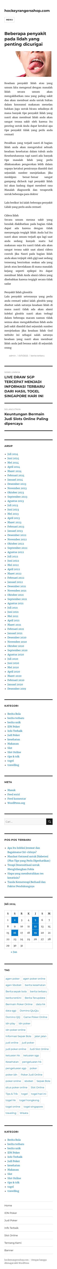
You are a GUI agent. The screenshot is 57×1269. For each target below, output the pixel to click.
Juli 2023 (12, 505)
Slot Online (14, 752)
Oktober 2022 (15, 543)
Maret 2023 (14, 522)
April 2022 (13, 569)
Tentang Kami (12, 1242)
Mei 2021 (12, 616)
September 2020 (17, 650)
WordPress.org (16, 802)
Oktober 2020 (15, 646)
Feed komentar (16, 798)
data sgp (11, 1010)
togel (10, 760)
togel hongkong (29, 1100)
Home (8, 1205)
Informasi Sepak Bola (18, 1036)
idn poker (24, 1023)
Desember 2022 (16, 535)
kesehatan (13, 739)
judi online (12, 1042)
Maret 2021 (14, 624)
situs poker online (16, 1087)
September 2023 (17, 496)
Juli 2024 (12, 454)
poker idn (11, 1074)
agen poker (13, 978)
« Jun (14, 951)
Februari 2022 (15, 577)
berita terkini (13, 997)
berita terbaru (38, 355)
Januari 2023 (15, 530)
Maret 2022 (14, 573)
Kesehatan (12, 1061)
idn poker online (16, 1029)
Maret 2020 (14, 675)
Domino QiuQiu (29, 1010)
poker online (13, 1081)
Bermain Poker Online (19, 1004)
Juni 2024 (13, 458)
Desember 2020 (16, 637)
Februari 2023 (15, 526)
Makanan (13, 743)
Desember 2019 (16, 688)
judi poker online (16, 1049)
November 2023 (17, 488)
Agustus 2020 (15, 654)
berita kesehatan (35, 985)
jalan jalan (41, 1036)
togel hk (11, 1100)
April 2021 (13, 620)
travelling (13, 765)
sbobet (28, 1081)
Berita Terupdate (35, 997)
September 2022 (17, 547)
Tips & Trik (12, 1093)
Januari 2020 (15, 684)
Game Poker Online (35, 1017)
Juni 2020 (13, 663)
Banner (8, 1250)
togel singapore (33, 1106)
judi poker (28, 1042)
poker (33, 1068)
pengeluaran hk (31, 1061)
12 (35, 926)
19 (35, 932)
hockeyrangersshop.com (27, 11)
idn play (10, 1023)
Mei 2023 (13, 513)
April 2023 (13, 518)
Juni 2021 (13, 611)
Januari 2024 (15, 479)
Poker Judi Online (31, 1074)
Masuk (11, 790)
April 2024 (13, 466)
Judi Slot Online (39, 1049)
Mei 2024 (13, 462)
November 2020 (17, 641)
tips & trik (13, 756)
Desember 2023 (16, 483)
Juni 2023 (13, 509)
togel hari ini (38, 1093)
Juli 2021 (12, 607)
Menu (9, 19)
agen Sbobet (13, 985)
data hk (40, 1004)
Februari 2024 (15, 475)
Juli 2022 (12, 556)
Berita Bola (14, 713)
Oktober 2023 (15, 492)
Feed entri (13, 794)
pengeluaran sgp (16, 1068)
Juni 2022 (13, 560)
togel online (13, 1106)
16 (14, 932)
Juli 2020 (12, 658)
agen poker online (34, 978)
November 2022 (17, 539)
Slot (9, 747)
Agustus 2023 (15, 500)
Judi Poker (13, 735)
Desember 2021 (16, 586)
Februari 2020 (15, 680)
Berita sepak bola (16, 991)
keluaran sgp (31, 1055)
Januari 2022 (15, 582)
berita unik (14, 722)
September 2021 (17, 599)
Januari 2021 (14, 633)
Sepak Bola (43, 1081)
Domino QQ (13, 1017)
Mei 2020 (13, 667)
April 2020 (13, 671)
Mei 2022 (13, 564)
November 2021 (16, 590)
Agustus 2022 (15, 552)
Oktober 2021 (15, 594)
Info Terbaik (14, 730)
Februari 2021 (15, 628)
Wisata (24, 1113)
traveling (11, 1113)
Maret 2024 (14, 471)
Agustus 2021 (15, 603)
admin (12, 355)
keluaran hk (13, 1055)
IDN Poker (13, 726)
